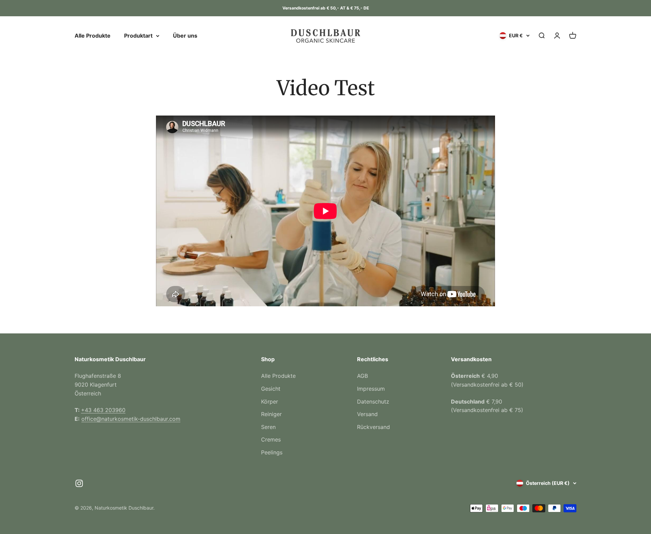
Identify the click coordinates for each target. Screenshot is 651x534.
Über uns (185, 35)
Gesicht (270, 388)
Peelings (271, 452)
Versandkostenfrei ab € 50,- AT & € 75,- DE (325, 8)
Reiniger (271, 414)
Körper (269, 401)
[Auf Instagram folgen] (79, 483)
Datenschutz (373, 401)
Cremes (271, 439)
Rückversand (373, 427)
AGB (362, 375)
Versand (367, 414)
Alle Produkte (93, 35)
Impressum (371, 388)
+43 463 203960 (103, 410)
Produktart (138, 35)
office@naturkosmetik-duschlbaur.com (130, 418)
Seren (268, 427)
